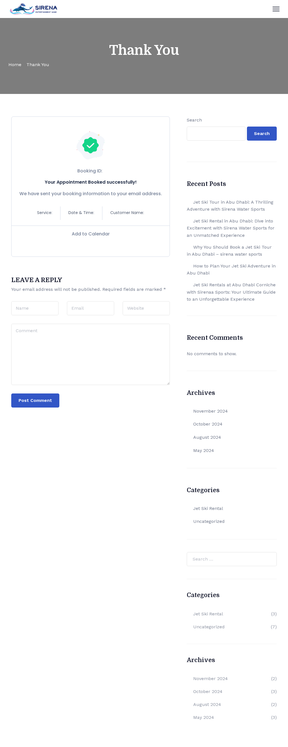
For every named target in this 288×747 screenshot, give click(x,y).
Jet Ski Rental (208, 508)
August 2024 (207, 437)
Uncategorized (209, 521)
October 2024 (207, 424)
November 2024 (210, 411)
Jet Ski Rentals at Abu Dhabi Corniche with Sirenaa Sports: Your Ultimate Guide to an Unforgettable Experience (231, 292)
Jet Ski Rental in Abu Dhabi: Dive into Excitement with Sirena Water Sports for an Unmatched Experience (230, 228)
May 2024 (203, 450)
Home (14, 64)
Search (194, 120)
